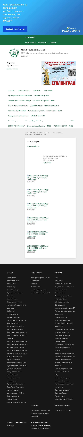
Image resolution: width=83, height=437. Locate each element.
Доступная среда (13, 290)
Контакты (10, 296)
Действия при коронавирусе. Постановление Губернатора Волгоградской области (17, 344)
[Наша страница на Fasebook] (64, 422)
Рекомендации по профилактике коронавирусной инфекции (16, 399)
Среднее (53, 42)
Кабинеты (10, 311)
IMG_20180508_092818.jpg (36, 206)
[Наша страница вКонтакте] (56, 422)
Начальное (42, 42)
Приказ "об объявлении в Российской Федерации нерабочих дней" (16, 387)
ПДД (57, 375)
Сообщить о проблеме (15, 29)
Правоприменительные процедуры (20, 96)
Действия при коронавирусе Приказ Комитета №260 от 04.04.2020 (17, 335)
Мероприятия (35, 287)
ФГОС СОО (59, 281)
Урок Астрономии (61, 290)
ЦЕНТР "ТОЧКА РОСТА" (16, 126)
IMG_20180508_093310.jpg (36, 178)
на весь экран (32, 180)
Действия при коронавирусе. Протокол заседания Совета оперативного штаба (17, 353)
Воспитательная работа (36, 111)
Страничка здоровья (51, 106)
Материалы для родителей (40, 410)
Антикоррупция (12, 314)
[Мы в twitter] (60, 422)
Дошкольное (29, 42)
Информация (11, 287)
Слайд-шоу (47, 162)
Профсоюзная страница (41, 101)
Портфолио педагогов (39, 290)
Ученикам (37, 90)
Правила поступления (14, 293)
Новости (34, 284)
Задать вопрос (12, 69)
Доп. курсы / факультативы (40, 278)
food (53, 101)
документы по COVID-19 (15, 393)
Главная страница (30, 132)
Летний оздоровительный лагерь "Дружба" (23, 121)
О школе (11, 90)
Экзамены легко (60, 293)
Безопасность (51, 111)
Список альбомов (33, 146)
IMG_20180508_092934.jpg (36, 192)
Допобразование (36, 106)
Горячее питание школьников (18, 106)
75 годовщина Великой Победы (19, 101)
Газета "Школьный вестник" (40, 293)
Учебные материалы (41, 96)
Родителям (48, 90)
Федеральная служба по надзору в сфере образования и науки (63, 299)
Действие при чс (13, 323)
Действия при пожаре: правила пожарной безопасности (63, 338)
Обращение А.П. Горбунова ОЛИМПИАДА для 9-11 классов (64, 347)
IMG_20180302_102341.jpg (36, 248)
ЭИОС (71, 126)
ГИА (56, 278)
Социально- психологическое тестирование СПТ (57, 121)
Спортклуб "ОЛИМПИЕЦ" (17, 111)
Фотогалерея (57, 132)
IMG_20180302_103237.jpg (36, 234)
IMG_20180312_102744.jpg (36, 220)
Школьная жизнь (24, 90)
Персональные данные (15, 329)
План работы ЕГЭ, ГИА (63, 410)
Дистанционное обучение (36, 126)
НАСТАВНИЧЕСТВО (38, 116)
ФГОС (60, 111)
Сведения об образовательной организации (13, 281)
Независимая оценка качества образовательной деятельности (16, 305)
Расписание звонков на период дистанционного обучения (63, 363)
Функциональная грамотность (18, 116)
